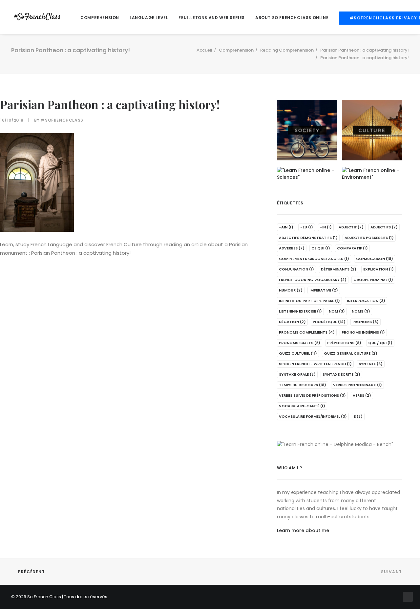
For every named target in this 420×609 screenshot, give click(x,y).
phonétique (329, 321)
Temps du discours (302, 384)
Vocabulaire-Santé (302, 406)
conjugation (296, 269)
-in (326, 227)
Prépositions (344, 342)
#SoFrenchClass (62, 120)
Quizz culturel (298, 353)
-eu (306, 227)
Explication (378, 269)
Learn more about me (303, 530)
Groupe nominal (373, 279)
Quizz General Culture (350, 353)
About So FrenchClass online (291, 17)
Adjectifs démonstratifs (308, 237)
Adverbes (291, 248)
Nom (337, 311)
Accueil (204, 50)
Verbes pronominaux (357, 384)
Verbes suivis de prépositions (312, 395)
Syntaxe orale (297, 374)
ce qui (320, 248)
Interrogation (366, 300)
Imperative (323, 290)
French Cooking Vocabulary (312, 279)
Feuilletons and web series (211, 17)
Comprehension (99, 17)
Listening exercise (300, 311)
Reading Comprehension (287, 50)
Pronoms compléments (307, 332)
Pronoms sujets (299, 342)
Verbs (362, 395)
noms (361, 311)
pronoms (365, 321)
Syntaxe (371, 363)
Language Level (149, 17)
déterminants (338, 269)
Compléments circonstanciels (314, 258)
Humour (291, 290)
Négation (292, 321)
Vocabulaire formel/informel (313, 416)
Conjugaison (374, 258)
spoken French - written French (315, 363)
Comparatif (352, 248)
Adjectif (351, 227)
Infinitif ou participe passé (309, 300)
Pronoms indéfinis (363, 332)
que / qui (380, 342)
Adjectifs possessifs (369, 237)
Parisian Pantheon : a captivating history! (364, 50)
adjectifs (384, 227)
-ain (286, 227)
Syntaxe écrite (341, 374)
